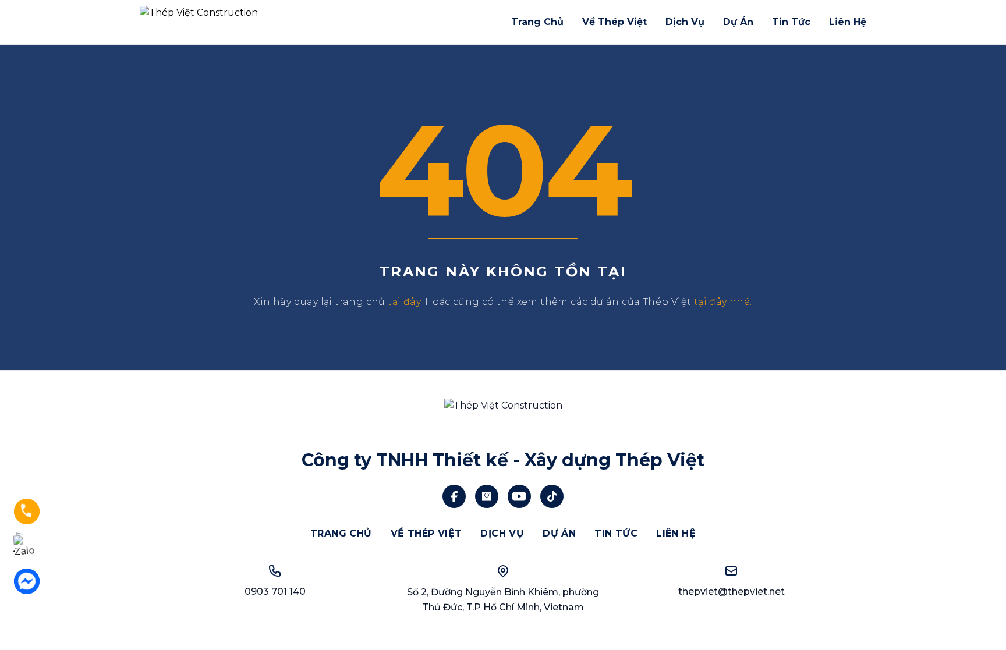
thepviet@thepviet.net (731, 591)
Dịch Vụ (684, 21)
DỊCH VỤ (502, 533)
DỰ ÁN (559, 533)
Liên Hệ (847, 21)
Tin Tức (791, 21)
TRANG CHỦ (341, 533)
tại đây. (405, 301)
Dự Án (738, 21)
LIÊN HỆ (676, 533)
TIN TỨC (615, 533)
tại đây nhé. (723, 301)
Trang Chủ (537, 21)
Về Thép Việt (614, 21)
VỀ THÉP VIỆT (426, 533)
